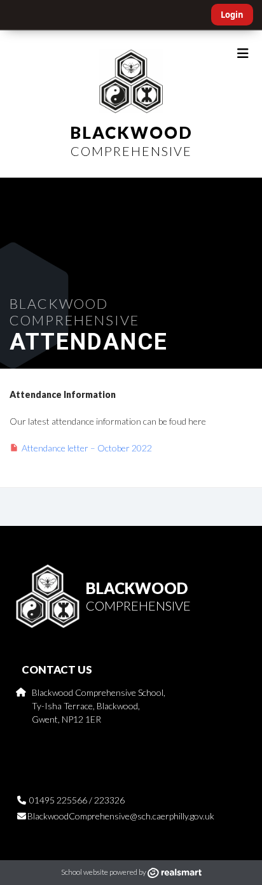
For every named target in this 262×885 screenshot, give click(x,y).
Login (232, 14)
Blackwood (131, 140)
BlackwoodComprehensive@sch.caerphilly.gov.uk (120, 816)
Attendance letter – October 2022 (87, 447)
